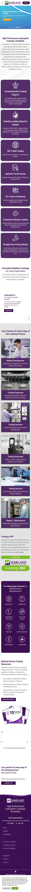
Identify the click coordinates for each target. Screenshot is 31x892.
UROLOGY (9, 632)
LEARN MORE (22, 644)
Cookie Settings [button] (6, 888)
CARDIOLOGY (22, 604)
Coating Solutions (9, 845)
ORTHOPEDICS (9, 644)
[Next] (27, 742)
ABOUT (5, 828)
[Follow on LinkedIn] (15, 871)
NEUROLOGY (9, 604)
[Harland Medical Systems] (12, 2)
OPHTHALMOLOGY (22, 632)
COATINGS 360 (7, 834)
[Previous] (1, 742)
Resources (6, 856)
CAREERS (5, 831)
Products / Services (9, 842)
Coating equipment (9, 848)
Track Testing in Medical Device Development (14, 748)
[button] (2, 3)
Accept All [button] (15, 888)
